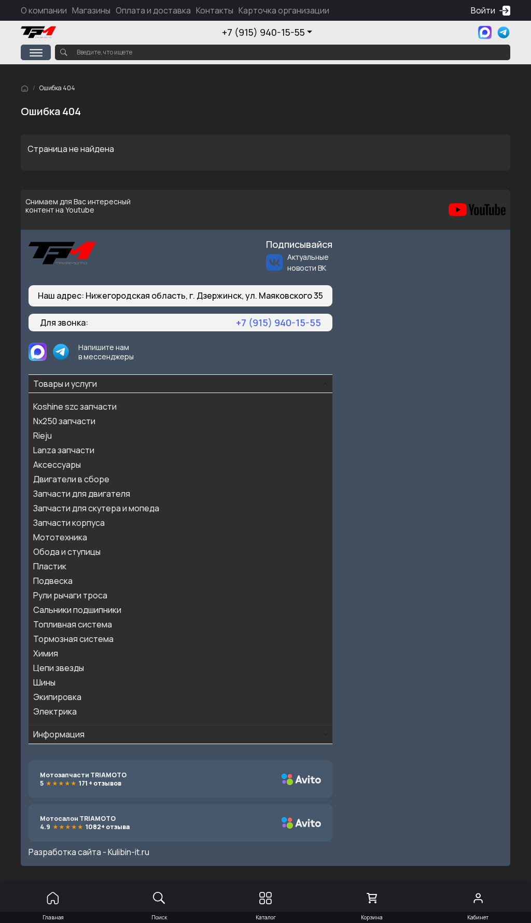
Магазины (91, 10)
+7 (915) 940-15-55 (263, 32)
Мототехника (60, 537)
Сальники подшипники (77, 610)
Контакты (214, 10)
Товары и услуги (65, 383)
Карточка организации (284, 10)
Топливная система (72, 624)
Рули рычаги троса (70, 595)
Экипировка (57, 697)
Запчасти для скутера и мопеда (96, 508)
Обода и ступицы (67, 551)
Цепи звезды (58, 668)
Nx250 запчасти (64, 421)
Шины (44, 682)
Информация (59, 734)
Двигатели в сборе (71, 479)
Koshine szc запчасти (75, 406)
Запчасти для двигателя (81, 493)
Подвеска (53, 580)
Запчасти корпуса (69, 522)
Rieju (42, 435)
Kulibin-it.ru (128, 852)
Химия (45, 653)
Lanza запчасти (63, 450)
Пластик (49, 566)
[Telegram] (503, 32)
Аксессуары (57, 464)
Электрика (55, 711)
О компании (44, 10)
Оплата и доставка (153, 10)
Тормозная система (73, 639)
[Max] (485, 32)
